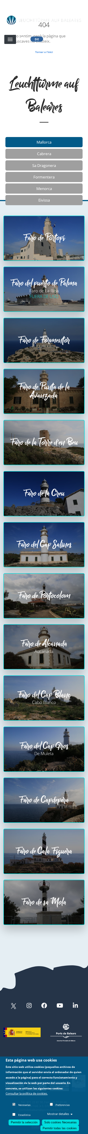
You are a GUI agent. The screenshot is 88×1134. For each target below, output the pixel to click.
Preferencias (63, 1105)
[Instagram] (29, 1006)
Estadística (24, 1115)
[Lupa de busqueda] (22, 39)
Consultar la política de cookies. (27, 1093)
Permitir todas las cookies (60, 1128)
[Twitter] (13, 1006)
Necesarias (24, 1105)
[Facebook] (44, 1006)
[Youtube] (60, 1006)
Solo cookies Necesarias (60, 1122)
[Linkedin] (75, 1006)
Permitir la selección (24, 1122)
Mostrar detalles (58, 1114)
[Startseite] (44, 20)
